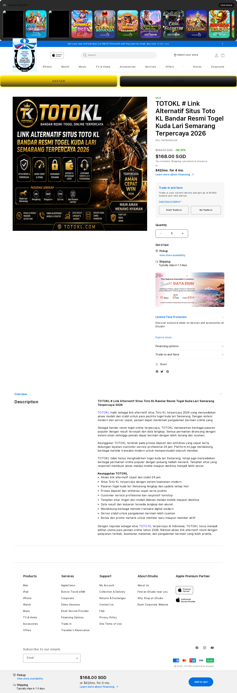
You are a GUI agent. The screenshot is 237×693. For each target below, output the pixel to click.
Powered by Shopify (203, 666)
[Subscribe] (76, 658)
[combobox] (119, 55)
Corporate (67, 598)
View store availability (172, 255)
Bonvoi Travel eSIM (73, 591)
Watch (27, 604)
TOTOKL (103, 412)
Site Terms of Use (110, 623)
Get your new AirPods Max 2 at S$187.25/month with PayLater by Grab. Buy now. (118, 44)
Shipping (176, 161)
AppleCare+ (68, 585)
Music (26, 611)
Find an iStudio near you (153, 591)
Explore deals (163, 337)
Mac (25, 585)
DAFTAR (58, 81)
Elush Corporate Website (153, 604)
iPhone (27, 598)
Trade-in (66, 623)
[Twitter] (162, 372)
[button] (15, 66)
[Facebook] (157, 372)
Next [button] (222, 44)
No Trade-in (206, 210)
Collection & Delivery (112, 591)
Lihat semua (226, 5)
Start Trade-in (173, 210)
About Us (143, 585)
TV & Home (30, 617)
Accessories (30, 623)
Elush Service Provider (75, 611)
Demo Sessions (70, 604)
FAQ (102, 611)
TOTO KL (145, 526)
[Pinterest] (168, 372)
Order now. (163, 44)
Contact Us (106, 604)
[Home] (25, 55)
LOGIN (178, 81)
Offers (27, 630)
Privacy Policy (108, 617)
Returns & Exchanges (112, 598)
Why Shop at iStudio (150, 598)
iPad (25, 591)
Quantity (161, 225)
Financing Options (72, 617)
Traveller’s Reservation (75, 630)
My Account (106, 585)
